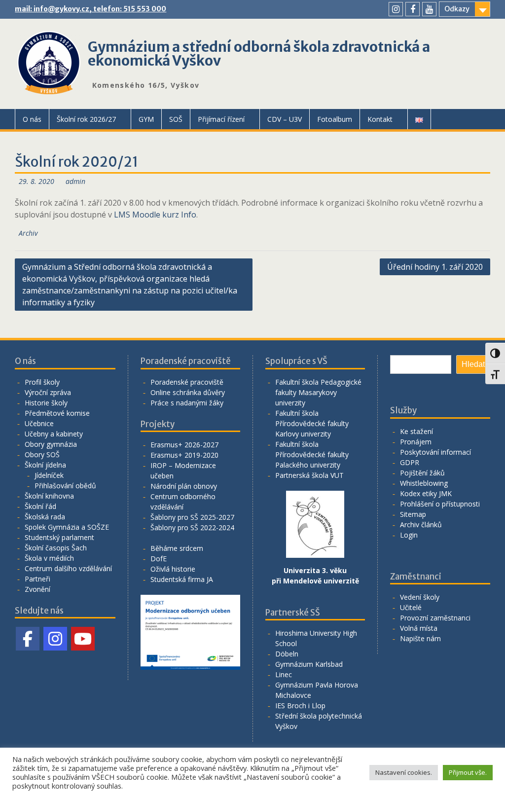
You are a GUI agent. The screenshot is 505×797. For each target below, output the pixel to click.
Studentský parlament (59, 537)
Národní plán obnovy (183, 486)
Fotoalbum (334, 119)
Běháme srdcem (176, 548)
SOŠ (175, 119)
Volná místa (418, 628)
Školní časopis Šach (56, 547)
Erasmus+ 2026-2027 (184, 444)
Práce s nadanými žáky (186, 402)
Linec (283, 674)
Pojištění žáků (422, 472)
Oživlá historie (172, 569)
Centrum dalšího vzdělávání (68, 568)
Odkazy (456, 8)
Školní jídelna (45, 465)
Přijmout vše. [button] (468, 772)
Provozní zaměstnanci (435, 617)
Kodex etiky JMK (426, 493)
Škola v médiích (49, 558)
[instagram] (396, 9)
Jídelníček (49, 475)
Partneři (37, 578)
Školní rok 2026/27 (86, 119)
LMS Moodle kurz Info (155, 214)
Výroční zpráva (48, 392)
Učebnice (39, 423)
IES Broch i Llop (300, 705)
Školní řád (40, 506)
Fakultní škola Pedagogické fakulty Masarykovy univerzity (318, 392)
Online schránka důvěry (187, 392)
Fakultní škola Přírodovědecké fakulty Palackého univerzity (312, 454)
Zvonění (37, 589)
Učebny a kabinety (54, 433)
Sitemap (413, 514)
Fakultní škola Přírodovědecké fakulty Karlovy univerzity (312, 423)
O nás (32, 119)
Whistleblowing (424, 483)
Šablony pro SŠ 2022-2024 (192, 527)
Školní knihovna (49, 496)
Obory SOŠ (42, 454)
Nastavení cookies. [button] (403, 772)
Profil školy (42, 382)
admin (75, 181)
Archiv (28, 233)
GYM (146, 119)
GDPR (409, 462)
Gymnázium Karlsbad (309, 664)
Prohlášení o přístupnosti (440, 503)
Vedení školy (419, 597)
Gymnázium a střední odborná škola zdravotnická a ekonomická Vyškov (259, 54)
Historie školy (46, 402)
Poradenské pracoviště (186, 382)
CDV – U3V (284, 119)
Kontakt (380, 119)
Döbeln (286, 653)
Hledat (473, 364)
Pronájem (416, 441)
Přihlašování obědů (65, 485)
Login (409, 535)
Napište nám (420, 638)
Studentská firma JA (181, 579)
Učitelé (411, 607)
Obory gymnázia (51, 444)
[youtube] (429, 9)
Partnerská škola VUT (309, 475)
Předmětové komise (57, 413)
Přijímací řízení (221, 119)
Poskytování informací (435, 452)
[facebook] (412, 9)
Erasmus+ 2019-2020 (184, 455)
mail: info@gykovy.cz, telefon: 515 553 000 (90, 8)
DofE (158, 558)
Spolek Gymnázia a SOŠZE (67, 527)
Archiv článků (421, 524)
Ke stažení (416, 431)
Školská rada (45, 516)
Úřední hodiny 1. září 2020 (435, 266)
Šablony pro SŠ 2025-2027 (192, 517)
